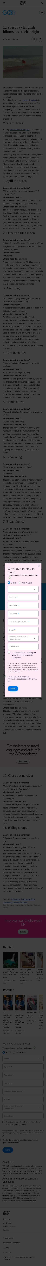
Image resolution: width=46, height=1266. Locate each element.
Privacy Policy (12, 667)
